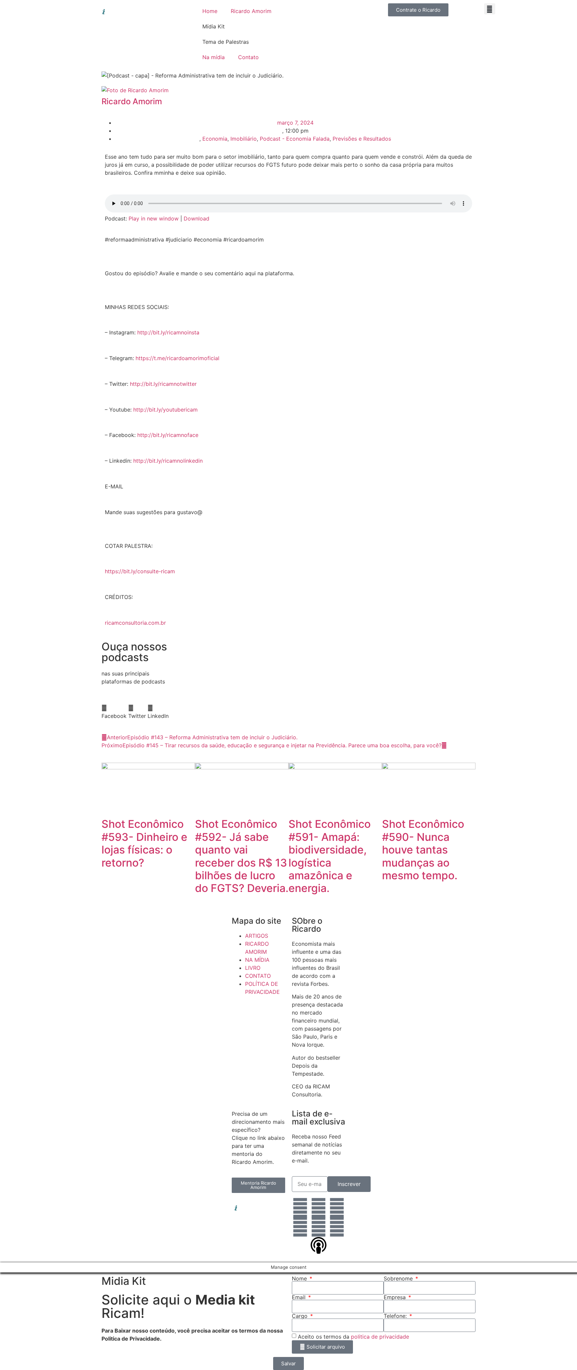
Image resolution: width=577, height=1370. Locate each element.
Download (196, 218)
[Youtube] (318, 1226)
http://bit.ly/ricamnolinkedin (168, 460)
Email (299, 1297)
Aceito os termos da (353, 1336)
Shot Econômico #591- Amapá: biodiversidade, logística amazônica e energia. (329, 856)
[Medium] (337, 1226)
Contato (248, 57)
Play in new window (154, 218)
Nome (300, 1278)
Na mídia (213, 57)
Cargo (300, 1316)
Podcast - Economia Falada (295, 138)
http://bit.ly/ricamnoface (167, 435)
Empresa (395, 1297)
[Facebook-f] (337, 1208)
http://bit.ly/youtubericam (165, 409)
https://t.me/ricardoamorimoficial (177, 358)
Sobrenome (399, 1278)
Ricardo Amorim (251, 11)
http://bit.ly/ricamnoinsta (168, 332)
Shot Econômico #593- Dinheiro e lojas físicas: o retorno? (144, 843)
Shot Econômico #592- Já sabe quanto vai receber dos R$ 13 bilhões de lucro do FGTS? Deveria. (241, 856)
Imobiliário (243, 138)
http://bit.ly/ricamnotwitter (163, 383)
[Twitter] (300, 1226)
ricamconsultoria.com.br (135, 622)
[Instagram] (318, 1208)
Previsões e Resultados (362, 138)
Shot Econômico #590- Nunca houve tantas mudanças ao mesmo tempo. (423, 849)
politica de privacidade (380, 1336)
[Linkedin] (300, 1208)
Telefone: (396, 1316)
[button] (489, 8)
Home (209, 11)
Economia (214, 138)
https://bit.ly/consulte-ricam (140, 571)
